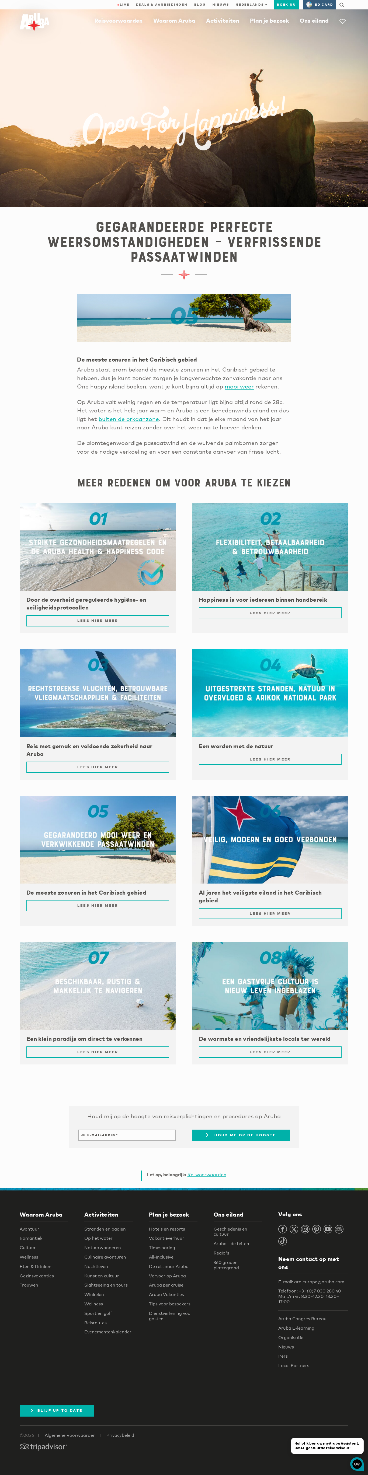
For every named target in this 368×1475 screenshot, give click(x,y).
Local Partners (293, 1365)
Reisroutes (95, 1322)
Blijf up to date (60, 1410)
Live (123, 4)
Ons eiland (314, 20)
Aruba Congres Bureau (302, 1318)
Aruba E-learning (296, 1328)
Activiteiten (222, 20)
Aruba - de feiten (231, 1243)
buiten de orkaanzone (129, 418)
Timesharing (162, 1247)
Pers (283, 1356)
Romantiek (31, 1238)
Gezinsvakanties (37, 1275)
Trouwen (29, 1285)
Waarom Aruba (174, 20)
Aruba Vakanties (166, 1294)
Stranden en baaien (105, 1229)
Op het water (98, 1238)
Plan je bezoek (269, 20)
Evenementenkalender (107, 1331)
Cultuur (28, 1247)
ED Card (324, 4)
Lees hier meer (98, 620)
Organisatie (290, 1337)
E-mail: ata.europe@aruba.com (311, 1281)
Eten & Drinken (35, 1266)
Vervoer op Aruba (167, 1275)
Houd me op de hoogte (244, 1135)
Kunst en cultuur (101, 1275)
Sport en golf (98, 1313)
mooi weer (239, 386)
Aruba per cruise (166, 1285)
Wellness (29, 1257)
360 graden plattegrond (226, 1265)
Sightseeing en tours (106, 1285)
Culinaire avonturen (105, 1257)
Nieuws (221, 4)
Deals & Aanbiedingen (162, 4)
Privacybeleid (120, 1435)
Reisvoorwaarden (119, 20)
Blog (200, 4)
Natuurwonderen (102, 1247)
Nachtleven (96, 1266)
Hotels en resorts (167, 1229)
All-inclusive (161, 1257)
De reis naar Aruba (169, 1266)
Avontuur (29, 1229)
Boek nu (286, 4)
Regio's (221, 1253)
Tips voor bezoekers (169, 1303)
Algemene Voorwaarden (70, 1435)
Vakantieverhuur (166, 1238)
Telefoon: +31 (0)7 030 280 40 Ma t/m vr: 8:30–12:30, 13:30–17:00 (309, 1296)
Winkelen (94, 1294)
